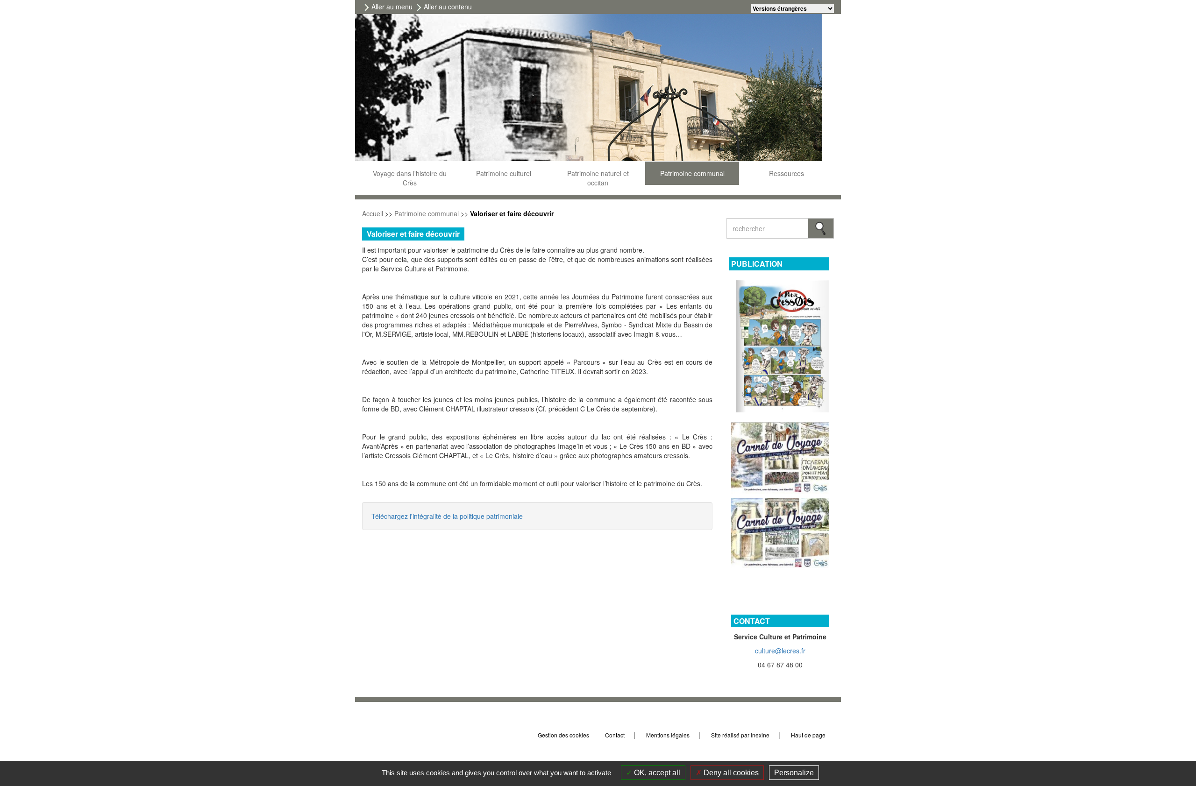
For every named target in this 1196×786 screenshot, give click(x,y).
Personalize (794, 773)
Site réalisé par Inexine (740, 735)
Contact (615, 735)
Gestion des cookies (563, 735)
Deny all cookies (730, 773)
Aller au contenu (448, 6)
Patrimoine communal (426, 213)
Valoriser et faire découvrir (512, 213)
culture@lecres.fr (780, 650)
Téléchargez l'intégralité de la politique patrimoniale (447, 516)
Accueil (372, 213)
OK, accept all (656, 773)
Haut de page (809, 735)
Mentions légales (668, 735)
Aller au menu (392, 6)
